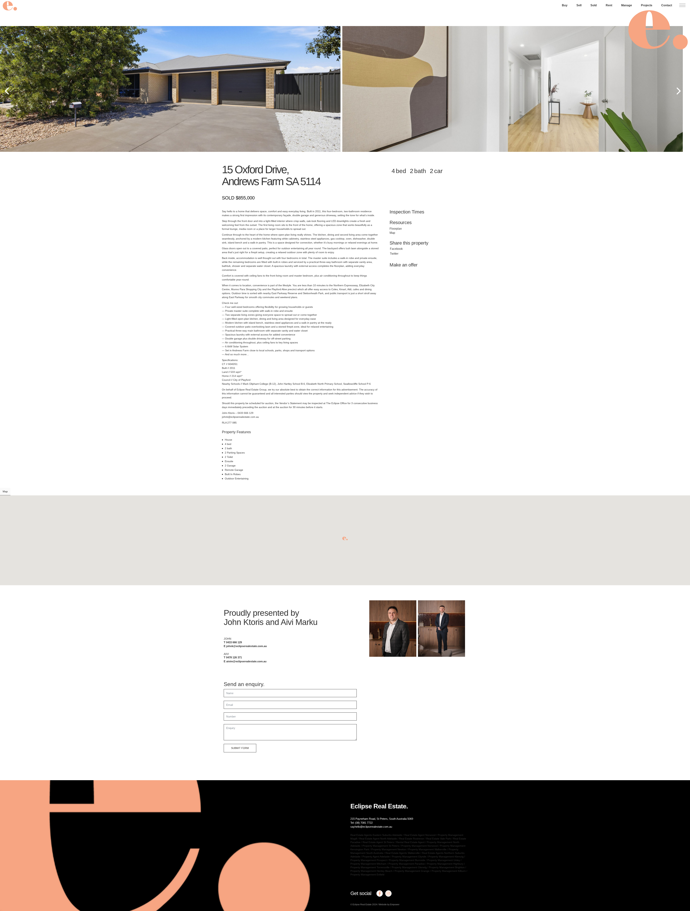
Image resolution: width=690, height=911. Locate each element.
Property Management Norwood (419, 845)
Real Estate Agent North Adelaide (378, 838)
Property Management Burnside (407, 860)
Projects (646, 5)
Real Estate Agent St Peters (378, 842)
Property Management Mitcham (368, 863)
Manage (626, 5)
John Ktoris (243, 622)
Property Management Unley (443, 860)
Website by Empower (389, 904)
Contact (666, 5)
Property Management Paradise (406, 863)
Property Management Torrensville (370, 867)
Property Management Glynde (409, 856)
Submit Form (240, 748)
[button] (345, 538)
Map (392, 232)
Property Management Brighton (447, 867)
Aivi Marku (299, 622)
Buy (564, 5)
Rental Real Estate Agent (410, 842)
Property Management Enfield (367, 874)
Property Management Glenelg (409, 867)
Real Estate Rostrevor (411, 838)
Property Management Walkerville (427, 849)
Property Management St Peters (380, 845)
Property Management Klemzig (446, 856)
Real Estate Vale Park (438, 838)
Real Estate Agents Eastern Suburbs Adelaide (376, 835)
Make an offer (404, 265)
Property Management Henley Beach (371, 870)
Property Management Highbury (445, 863)
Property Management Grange (412, 870)
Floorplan (396, 228)
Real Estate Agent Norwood (420, 835)
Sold (593, 5)
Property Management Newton (388, 849)
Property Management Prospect (368, 860)
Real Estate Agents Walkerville (402, 853)
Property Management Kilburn (449, 870)
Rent (609, 5)
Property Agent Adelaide (376, 856)
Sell (578, 5)
